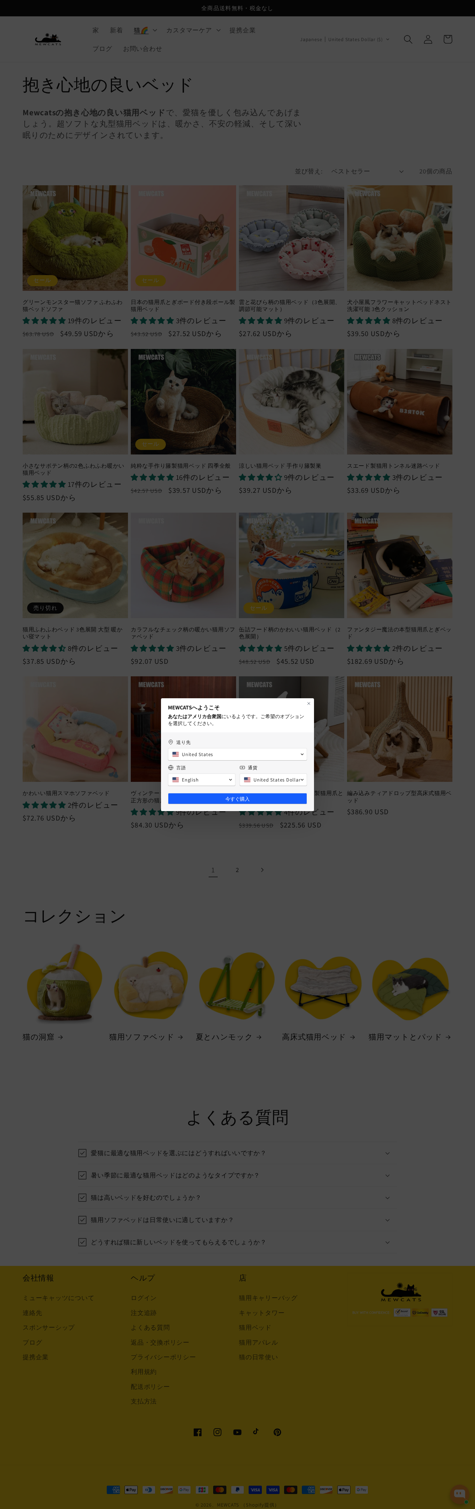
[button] (237, 754)
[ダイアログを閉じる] (309, 703)
